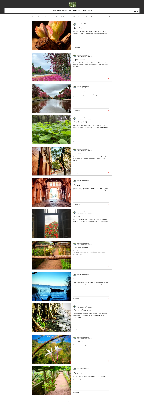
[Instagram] (135, 11)
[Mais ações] (109, 24)
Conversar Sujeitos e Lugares (63, 16)
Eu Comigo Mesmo (77, 16)
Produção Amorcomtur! (47, 16)
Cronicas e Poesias (95, 16)
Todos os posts (35, 16)
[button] (58, 10)
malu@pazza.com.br (72, 403)
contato (74, 401)
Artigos (86, 16)
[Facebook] (137, 11)
